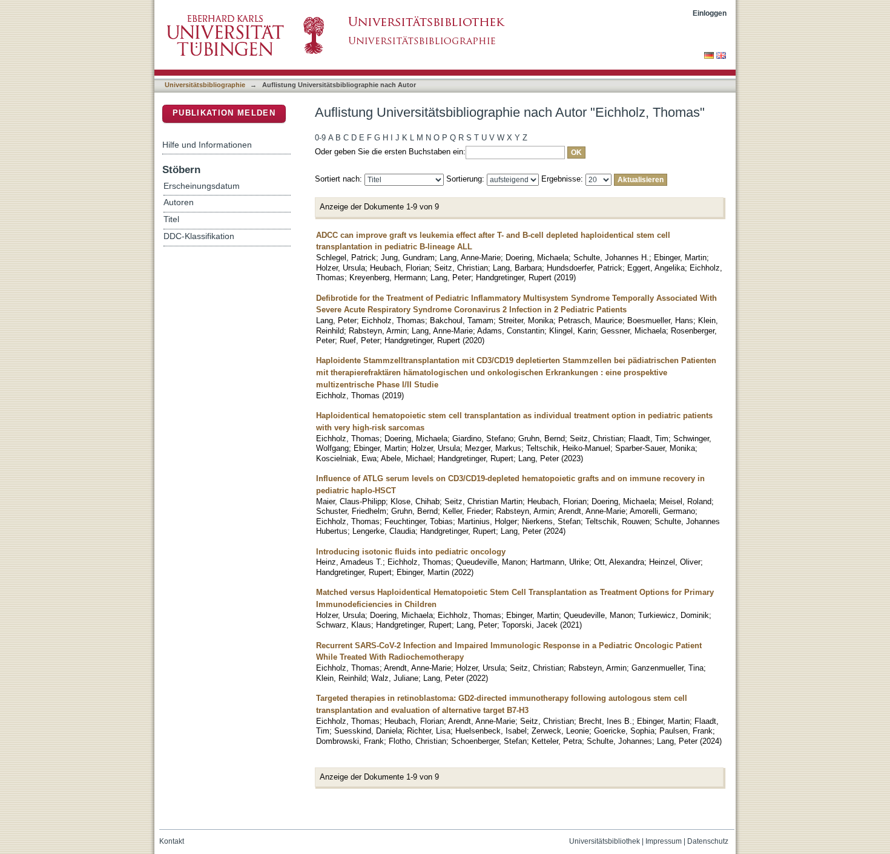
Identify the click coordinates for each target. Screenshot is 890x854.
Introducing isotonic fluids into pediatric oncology (411, 551)
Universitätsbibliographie (205, 84)
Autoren (178, 202)
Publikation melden (224, 112)
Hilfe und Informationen (207, 144)
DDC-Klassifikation (198, 236)
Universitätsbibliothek (604, 841)
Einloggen (710, 13)
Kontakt (171, 841)
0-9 (320, 137)
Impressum (663, 841)
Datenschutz (707, 841)
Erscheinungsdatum (201, 186)
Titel (171, 219)
